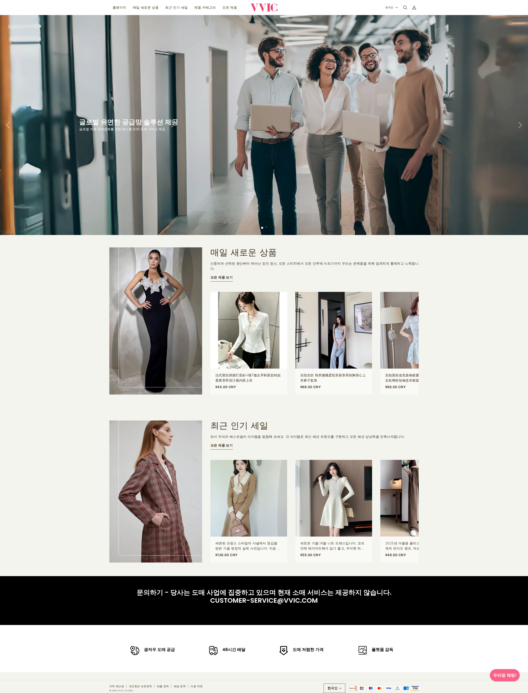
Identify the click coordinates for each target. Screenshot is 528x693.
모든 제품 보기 (222, 277)
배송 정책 (180, 686)
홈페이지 (119, 7)
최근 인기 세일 (176, 7)
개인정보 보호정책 (140, 686)
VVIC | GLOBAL (126, 690)
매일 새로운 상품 (146, 7)
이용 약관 (197, 686)
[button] (405, 8)
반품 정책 (163, 686)
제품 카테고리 (205, 7)
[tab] (262, 228)
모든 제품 (229, 7)
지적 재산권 (116, 686)
